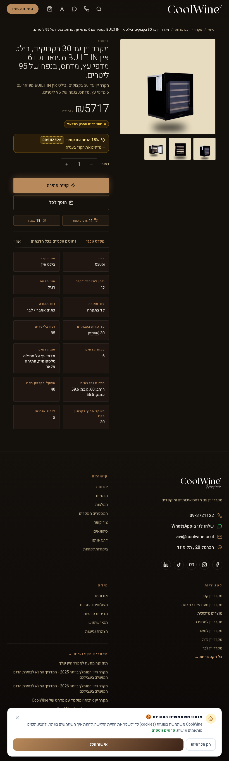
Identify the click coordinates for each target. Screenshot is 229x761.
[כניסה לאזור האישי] (62, 9)
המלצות (101, 505)
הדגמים (102, 496)
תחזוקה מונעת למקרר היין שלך (83, 663)
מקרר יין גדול (212, 639)
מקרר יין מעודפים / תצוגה (202, 604)
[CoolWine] (195, 8)
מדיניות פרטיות (96, 614)
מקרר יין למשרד (209, 630)
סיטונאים (101, 531)
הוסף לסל (58, 202)
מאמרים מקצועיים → (88, 654)
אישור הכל (98, 744)
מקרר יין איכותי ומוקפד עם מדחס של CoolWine (70, 700)
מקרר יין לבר (212, 648)
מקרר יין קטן (212, 595)
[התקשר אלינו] (86, 9)
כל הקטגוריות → (208, 656)
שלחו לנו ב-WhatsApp (192, 526)
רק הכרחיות (201, 744)
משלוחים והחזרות (94, 605)
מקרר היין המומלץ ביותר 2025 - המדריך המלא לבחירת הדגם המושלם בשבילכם (60, 675)
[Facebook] (217, 565)
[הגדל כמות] (66, 164)
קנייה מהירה (58, 185)
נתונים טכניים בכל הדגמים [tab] (53, 241)
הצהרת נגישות (96, 631)
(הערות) (93, 333)
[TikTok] (179, 565)
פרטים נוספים (163, 730)
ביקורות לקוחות (95, 549)
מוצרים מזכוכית (209, 613)
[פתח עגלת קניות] (49, 9)
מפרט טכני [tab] (95, 241)
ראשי (212, 29)
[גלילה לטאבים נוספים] (18, 242)
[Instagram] (204, 565)
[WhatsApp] (74, 9)
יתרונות (102, 487)
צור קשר (101, 522)
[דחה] (17, 718)
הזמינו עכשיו (22, 8)
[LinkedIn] (166, 565)
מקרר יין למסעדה (208, 622)
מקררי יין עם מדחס (188, 29)
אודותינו (101, 596)
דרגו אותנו (100, 540)
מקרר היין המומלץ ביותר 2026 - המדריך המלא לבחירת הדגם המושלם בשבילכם (60, 688)
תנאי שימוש (98, 622)
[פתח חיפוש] (98, 9)
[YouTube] (192, 565)
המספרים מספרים (93, 513)
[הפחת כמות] (91, 164)
